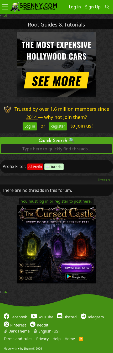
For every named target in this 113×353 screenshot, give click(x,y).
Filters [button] (101, 179)
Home (70, 338)
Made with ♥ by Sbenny (23, 348)
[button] (5, 7)
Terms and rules (18, 338)
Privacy (42, 338)
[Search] (107, 6)
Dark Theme (18, 331)
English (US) (48, 331)
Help (57, 338)
